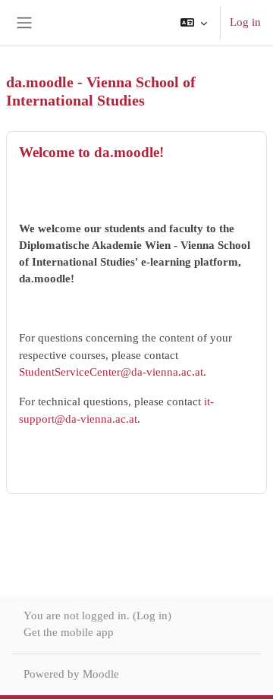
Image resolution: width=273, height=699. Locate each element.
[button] (194, 23)
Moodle (101, 674)
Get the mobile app (69, 632)
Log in (245, 22)
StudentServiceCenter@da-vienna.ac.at (111, 372)
